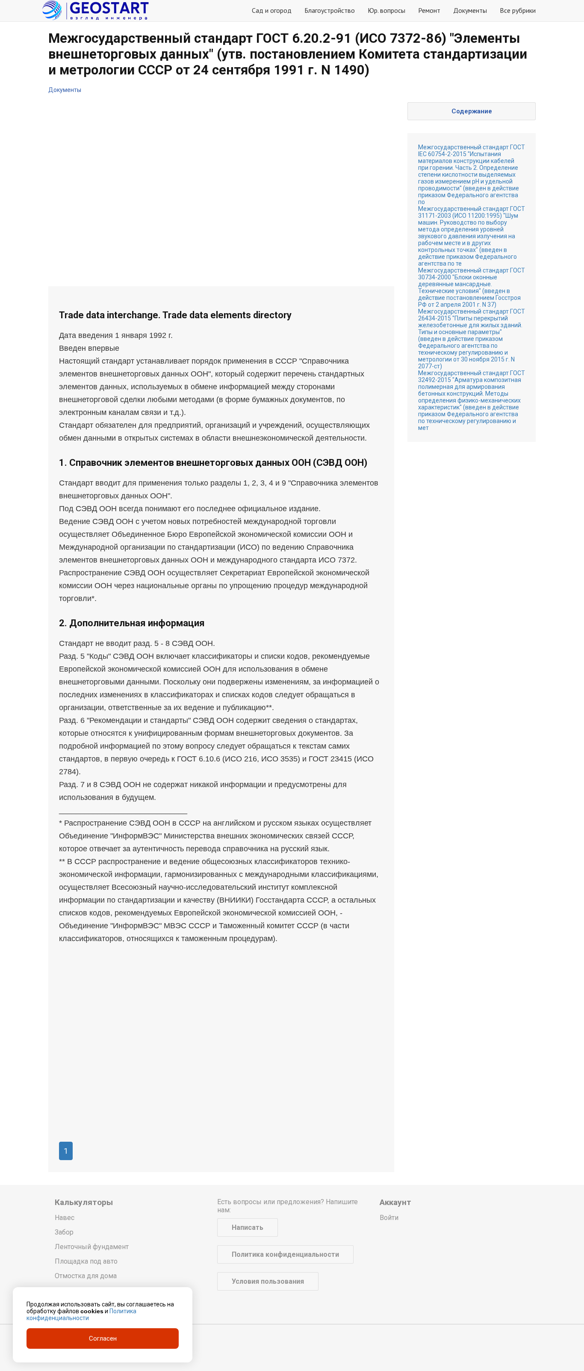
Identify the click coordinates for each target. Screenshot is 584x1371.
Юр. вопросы (386, 10)
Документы (470, 10)
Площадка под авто (86, 1261)
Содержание (471, 111)
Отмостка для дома (86, 1276)
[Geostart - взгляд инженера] (95, 10)
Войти (389, 1218)
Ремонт (429, 10)
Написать (247, 1227)
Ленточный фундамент (92, 1247)
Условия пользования (268, 1281)
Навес (64, 1218)
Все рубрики (518, 10)
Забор (64, 1232)
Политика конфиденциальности (285, 1254)
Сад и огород (272, 10)
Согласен (103, 1338)
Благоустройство (329, 10)
